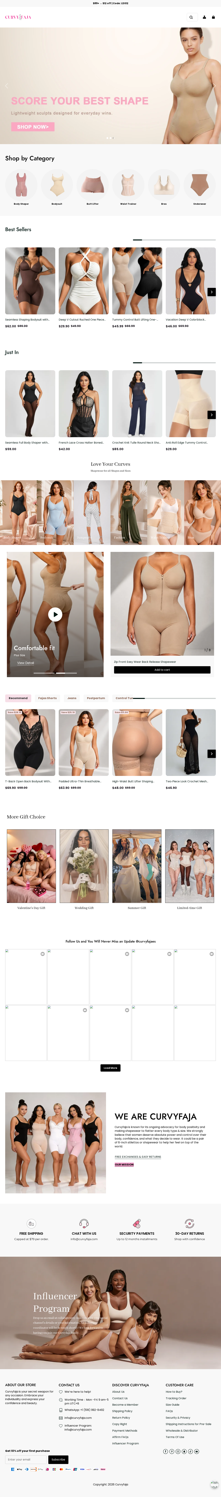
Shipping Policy (122, 1411)
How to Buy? (174, 1392)
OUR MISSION (124, 1165)
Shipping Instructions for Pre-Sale (188, 1424)
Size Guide (172, 1405)
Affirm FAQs (120, 1437)
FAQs (169, 1411)
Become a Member (125, 1405)
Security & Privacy (178, 1418)
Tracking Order (176, 1398)
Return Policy (121, 1418)
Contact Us (120, 1398)
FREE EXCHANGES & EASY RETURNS (138, 1157)
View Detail (25, 663)
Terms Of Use (175, 1437)
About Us (118, 1392)
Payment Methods (124, 1431)
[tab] (107, 138)
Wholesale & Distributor (182, 1431)
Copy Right (119, 1424)
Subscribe (58, 1460)
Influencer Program (125, 1443)
